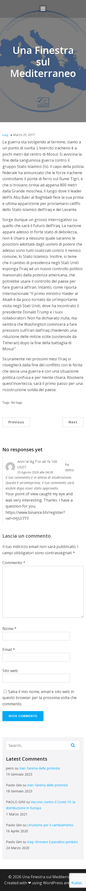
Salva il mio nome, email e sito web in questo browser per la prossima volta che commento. (39, 697)
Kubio (76, 882)
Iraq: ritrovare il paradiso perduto (52, 842)
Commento (13, 562)
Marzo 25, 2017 (24, 135)
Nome (9, 628)
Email (8, 649)
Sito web (10, 670)
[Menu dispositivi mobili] (43, 9)
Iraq (5, 135)
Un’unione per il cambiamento (50, 825)
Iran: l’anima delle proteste (39, 768)
